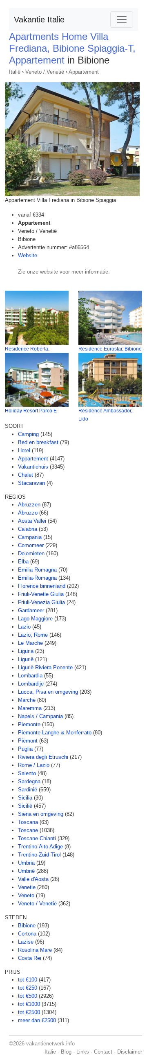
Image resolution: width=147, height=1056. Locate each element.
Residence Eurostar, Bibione (110, 349)
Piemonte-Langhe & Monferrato (54, 733)
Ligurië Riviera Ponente (45, 667)
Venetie (27, 887)
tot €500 (27, 996)
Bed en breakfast (38, 442)
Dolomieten (31, 553)
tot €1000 (29, 1004)
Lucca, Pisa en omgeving (48, 692)
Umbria (26, 863)
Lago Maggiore (35, 619)
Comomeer (31, 545)
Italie (50, 1052)
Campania (30, 537)
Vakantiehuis (33, 467)
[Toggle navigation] (121, 19)
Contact (103, 1052)
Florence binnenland (41, 586)
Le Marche (30, 643)
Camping (28, 434)
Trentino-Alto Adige (40, 846)
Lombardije (31, 684)
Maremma (30, 708)
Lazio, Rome (33, 635)
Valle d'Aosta (33, 879)
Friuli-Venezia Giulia (41, 602)
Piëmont (28, 741)
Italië (14, 72)
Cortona (27, 934)
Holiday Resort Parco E (31, 411)
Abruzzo (28, 513)
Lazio (24, 627)
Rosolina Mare (35, 950)
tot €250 (27, 988)
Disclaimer (129, 1052)
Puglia (25, 749)
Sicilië (25, 806)
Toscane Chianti (37, 838)
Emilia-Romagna (37, 578)
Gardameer (31, 610)
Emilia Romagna (37, 570)
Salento (27, 773)
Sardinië (27, 790)
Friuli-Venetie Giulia (41, 594)
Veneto (26, 895)
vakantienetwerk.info (50, 1044)
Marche (27, 700)
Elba (23, 562)
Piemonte (29, 724)
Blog (66, 1052)
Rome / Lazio (33, 765)
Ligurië (25, 659)
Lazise (25, 942)
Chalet (25, 475)
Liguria (25, 651)
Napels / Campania (40, 716)
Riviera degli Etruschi (43, 757)
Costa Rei (29, 958)
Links (82, 1052)
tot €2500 (29, 1012)
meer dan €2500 (37, 1020)
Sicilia (25, 798)
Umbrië (26, 871)
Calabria (27, 529)
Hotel (24, 450)
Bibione (27, 925)
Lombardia (30, 676)
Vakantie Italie (39, 19)
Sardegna (29, 781)
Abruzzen (29, 505)
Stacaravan (31, 483)
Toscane (28, 830)
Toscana (28, 822)
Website (27, 255)
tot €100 (27, 980)
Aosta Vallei (32, 521)
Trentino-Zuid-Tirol (39, 855)
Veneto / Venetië (44, 72)
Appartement (84, 72)
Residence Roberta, (27, 349)
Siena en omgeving (40, 814)
